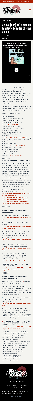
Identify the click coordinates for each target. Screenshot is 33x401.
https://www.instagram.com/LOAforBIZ (15, 199)
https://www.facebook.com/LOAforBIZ (15, 197)
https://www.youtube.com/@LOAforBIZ (15, 201)
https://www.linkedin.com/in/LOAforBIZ (15, 203)
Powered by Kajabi (16, 396)
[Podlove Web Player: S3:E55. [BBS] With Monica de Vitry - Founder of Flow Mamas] (16, 62)
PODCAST (15, 385)
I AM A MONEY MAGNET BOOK (15, 138)
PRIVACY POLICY (16, 387)
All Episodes (7, 20)
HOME (8, 385)
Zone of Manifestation (12, 124)
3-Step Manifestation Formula (15, 145)
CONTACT (24, 385)
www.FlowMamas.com (14, 155)
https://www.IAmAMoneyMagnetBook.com (16, 261)
